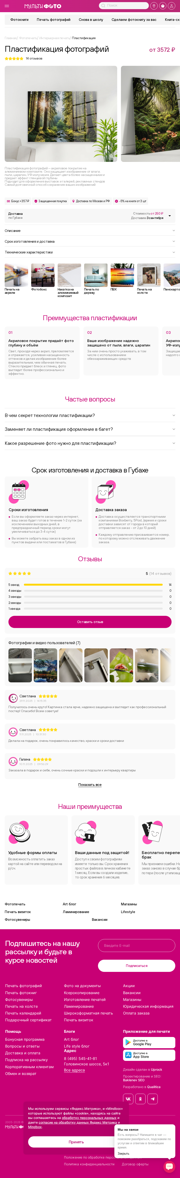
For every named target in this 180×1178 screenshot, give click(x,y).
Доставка (15, 215)
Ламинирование (76, 912)
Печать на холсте (21, 1006)
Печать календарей (23, 1013)
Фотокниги (19, 20)
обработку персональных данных (89, 1118)
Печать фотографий (53, 20)
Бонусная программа (25, 1039)
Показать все (89, 784)
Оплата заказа (136, 1013)
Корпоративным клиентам (29, 1066)
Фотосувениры (17, 920)
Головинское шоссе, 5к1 (86, 1064)
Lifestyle (128, 912)
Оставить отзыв (90, 622)
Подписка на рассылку (26, 1059)
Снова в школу (91, 20)
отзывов (34, 58)
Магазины (129, 904)
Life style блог (77, 1046)
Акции (129, 985)
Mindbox (35, 1127)
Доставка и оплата (22, 1053)
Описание (12, 230)
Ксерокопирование (81, 992)
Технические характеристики (29, 252)
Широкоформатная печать (88, 1013)
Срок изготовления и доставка (30, 241)
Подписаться (136, 966)
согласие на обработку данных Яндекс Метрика (78, 1122)
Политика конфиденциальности (89, 1164)
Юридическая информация (148, 1006)
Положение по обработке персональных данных (103, 1157)
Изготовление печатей (85, 999)
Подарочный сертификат (28, 1020)
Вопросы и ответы (22, 1046)
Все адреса (74, 1070)
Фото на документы (82, 985)
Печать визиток (18, 912)
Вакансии (99, 920)
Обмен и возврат (21, 1073)
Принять (76, 1142)
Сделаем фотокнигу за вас (134, 20)
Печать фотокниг (21, 992)
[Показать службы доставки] (169, 216)
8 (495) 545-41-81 (80, 1058)
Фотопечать (15, 904)
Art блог (69, 904)
